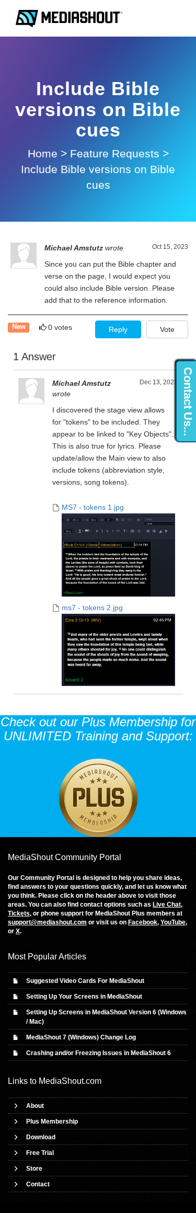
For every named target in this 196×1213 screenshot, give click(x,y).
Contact (38, 1184)
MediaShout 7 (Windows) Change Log (81, 1037)
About (35, 1105)
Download (40, 1137)
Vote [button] (167, 329)
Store (34, 1168)
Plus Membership (52, 1121)
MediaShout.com (70, 1081)
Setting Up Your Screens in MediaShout (84, 996)
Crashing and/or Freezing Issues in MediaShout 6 (98, 1053)
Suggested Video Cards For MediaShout (85, 981)
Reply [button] (118, 329)
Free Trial (40, 1153)
